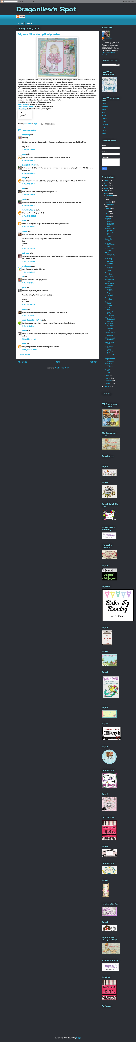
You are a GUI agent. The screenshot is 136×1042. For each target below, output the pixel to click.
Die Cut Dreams (23, 104)
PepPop (24, 309)
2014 (106, 183)
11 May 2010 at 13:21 (28, 315)
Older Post (93, 362)
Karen (104, 115)
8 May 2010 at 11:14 (28, 149)
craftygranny (26, 266)
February (109, 380)
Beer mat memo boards (108, 303)
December (109, 195)
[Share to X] (50, 124)
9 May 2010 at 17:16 (28, 272)
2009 (107, 386)
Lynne (104, 121)
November (109, 198)
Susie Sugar (25, 253)
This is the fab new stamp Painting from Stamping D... (109, 350)
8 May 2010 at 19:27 (28, 205)
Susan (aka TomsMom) (29, 165)
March (108, 378)
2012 (106, 188)
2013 (106, 185)
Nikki (103, 127)
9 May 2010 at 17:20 (28, 283)
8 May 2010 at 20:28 (29, 216)
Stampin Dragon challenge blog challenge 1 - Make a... (109, 291)
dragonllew (108, 38)
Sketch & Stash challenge (109, 365)
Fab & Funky (22, 109)
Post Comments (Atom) (62, 368)
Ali (23, 277)
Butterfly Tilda (108, 239)
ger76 (24, 287)
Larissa (104, 118)
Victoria (24, 231)
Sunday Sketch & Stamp (25, 107)
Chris (104, 103)
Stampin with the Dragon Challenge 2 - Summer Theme (110, 232)
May (107, 216)
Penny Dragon (108, 273)
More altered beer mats (110, 338)
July (107, 211)
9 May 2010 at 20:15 (28, 305)
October (109, 202)
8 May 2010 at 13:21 (28, 184)
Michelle (105, 124)
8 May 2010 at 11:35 (28, 160)
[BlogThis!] (48, 124)
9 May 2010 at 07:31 (28, 248)
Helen (104, 109)
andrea (24, 331)
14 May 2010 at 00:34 (29, 350)
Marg (24, 154)
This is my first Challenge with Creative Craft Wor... (110, 311)
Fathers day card (109, 280)
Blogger (78, 1038)
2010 (106, 193)
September (110, 204)
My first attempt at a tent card (109, 254)
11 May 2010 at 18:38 (28, 326)
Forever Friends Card (108, 371)
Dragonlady (26, 135)
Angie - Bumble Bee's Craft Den (32, 320)
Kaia (103, 112)
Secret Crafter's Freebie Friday (109, 268)
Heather (105, 106)
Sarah (24, 199)
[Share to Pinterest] (54, 124)
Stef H (24, 221)
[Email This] (46, 124)
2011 (106, 190)
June (108, 213)
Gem (23, 188)
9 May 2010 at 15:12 (28, 261)
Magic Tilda (109, 277)
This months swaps (109, 249)
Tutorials (30, 23)
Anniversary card (109, 342)
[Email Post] (42, 124)
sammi (24, 344)
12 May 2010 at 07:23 (29, 339)
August (108, 208)
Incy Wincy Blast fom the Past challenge (109, 261)
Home (20, 23)
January (109, 383)
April (108, 375)
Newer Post (22, 362)
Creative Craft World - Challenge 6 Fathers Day (109, 222)
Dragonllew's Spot (46, 9)
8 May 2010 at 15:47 (28, 194)
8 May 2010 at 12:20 (29, 173)
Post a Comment (25, 354)
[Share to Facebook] (52, 124)
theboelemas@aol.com (29, 210)
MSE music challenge (109, 284)
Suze (104, 133)
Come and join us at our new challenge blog (109, 327)
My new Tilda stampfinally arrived (110, 319)
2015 (106, 180)
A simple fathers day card (110, 244)
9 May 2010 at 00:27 (29, 227)
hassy (24, 178)
